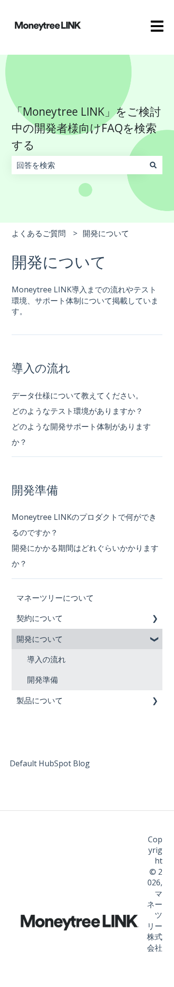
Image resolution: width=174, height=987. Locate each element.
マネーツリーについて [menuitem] (55, 597)
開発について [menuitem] (39, 639)
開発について (106, 233)
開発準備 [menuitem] (42, 679)
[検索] (153, 165)
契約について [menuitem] (39, 618)
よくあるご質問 (39, 233)
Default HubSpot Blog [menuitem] (50, 763)
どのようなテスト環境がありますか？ (77, 411)
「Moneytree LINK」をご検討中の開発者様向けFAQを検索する (86, 128)
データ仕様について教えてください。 (77, 395)
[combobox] (78, 165)
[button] (154, 619)
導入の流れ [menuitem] (46, 659)
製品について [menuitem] (39, 700)
